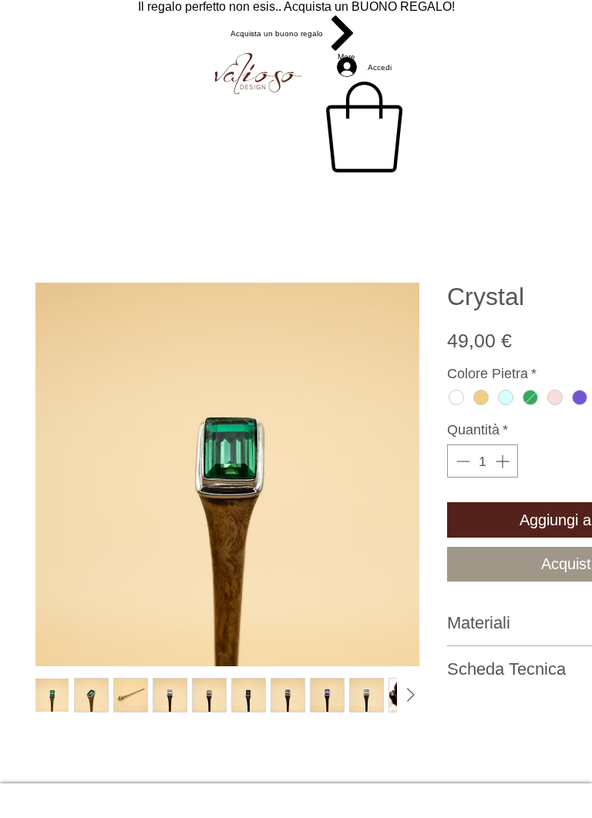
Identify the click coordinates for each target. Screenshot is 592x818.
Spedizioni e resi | (295, 794)
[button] (364, 127)
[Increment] (504, 461)
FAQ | (394, 794)
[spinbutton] (482, 461)
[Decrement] (461, 461)
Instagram (456, 794)
